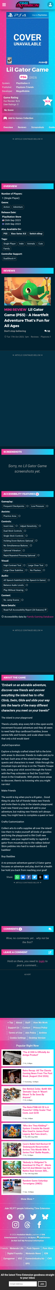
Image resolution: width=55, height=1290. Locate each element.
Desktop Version (37, 1038)
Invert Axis (8, 526)
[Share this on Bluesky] (23, 877)
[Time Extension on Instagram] (15, 1225)
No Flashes (35, 570)
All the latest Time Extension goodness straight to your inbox (27, 1276)
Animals (31, 243)
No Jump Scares (11, 600)
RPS (28, 1263)
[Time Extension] (27, 4)
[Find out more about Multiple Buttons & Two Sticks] (25, 531)
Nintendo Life (17, 1248)
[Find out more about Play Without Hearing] (26, 590)
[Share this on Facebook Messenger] (46, 877)
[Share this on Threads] (40, 877)
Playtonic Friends (25, 87)
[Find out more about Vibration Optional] (24, 550)
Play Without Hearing (13, 590)
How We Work (40, 1022)
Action (7, 207)
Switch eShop (36, 233)
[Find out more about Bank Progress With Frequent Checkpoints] (27, 506)
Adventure (18, 207)
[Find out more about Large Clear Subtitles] (26, 570)
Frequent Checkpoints (14, 506)
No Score (9, 110)
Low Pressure (37, 506)
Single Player (10, 243)
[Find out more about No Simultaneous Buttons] (31, 545)
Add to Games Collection (20, 118)
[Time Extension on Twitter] (33, 1217)
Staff (27, 1022)
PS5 (5, 233)
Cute (40, 243)
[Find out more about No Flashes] (44, 570)
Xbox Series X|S (18, 233)
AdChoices (45, 1237)
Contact (26, 1027)
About (19, 1022)
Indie (21, 243)
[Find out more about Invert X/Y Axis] (16, 526)
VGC (20, 1258)
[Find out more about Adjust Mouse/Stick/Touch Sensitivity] (40, 526)
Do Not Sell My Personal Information (27, 1241)
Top (11, 1022)
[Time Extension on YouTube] (21, 1217)
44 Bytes (32, 1237)
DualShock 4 (9, 258)
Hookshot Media (24, 1234)
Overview (8, 127)
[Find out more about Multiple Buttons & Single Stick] (26, 535)
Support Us (13, 1027)
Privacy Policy (40, 1027)
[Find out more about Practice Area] (19, 516)
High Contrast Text (12, 565)
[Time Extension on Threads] (27, 1225)
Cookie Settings (18, 1038)
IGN (46, 1253)
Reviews (22, 127)
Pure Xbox (48, 1248)
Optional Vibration (12, 550)
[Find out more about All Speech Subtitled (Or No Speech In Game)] (49, 580)
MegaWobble (23, 91)
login (42, 961)
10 (48, 331)
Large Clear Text (35, 565)
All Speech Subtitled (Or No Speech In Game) (25, 580)
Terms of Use (15, 1032)
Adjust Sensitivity (28, 526)
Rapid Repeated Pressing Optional (19, 555)
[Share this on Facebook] (28, 877)
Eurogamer (9, 1258)
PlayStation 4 (23, 83)
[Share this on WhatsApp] (17, 877)
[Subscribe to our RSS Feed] (10, 1217)
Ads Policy (30, 1032)
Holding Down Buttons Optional (18, 541)
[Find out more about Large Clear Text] (46, 565)
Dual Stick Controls (13, 531)
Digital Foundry (15, 1253)
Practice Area (10, 516)
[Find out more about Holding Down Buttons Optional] (36, 540)
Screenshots (37, 127)
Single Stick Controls (13, 536)
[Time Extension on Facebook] (39, 1225)
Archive (43, 1032)
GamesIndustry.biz (34, 1258)
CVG (50, 1258)
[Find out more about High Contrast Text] (24, 565)
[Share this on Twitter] (34, 877)
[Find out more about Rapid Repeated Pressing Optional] (38, 555)
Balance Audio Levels (14, 585)
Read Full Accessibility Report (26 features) (24, 610)
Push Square (33, 1248)
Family (7, 248)
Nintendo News (33, 1253)
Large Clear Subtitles (13, 570)
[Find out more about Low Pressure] (47, 506)
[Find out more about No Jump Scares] (22, 600)
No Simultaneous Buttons (16, 545)
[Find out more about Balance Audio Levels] (27, 585)
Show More (27, 1199)
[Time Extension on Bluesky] (45, 1217)
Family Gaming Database (40, 616)
